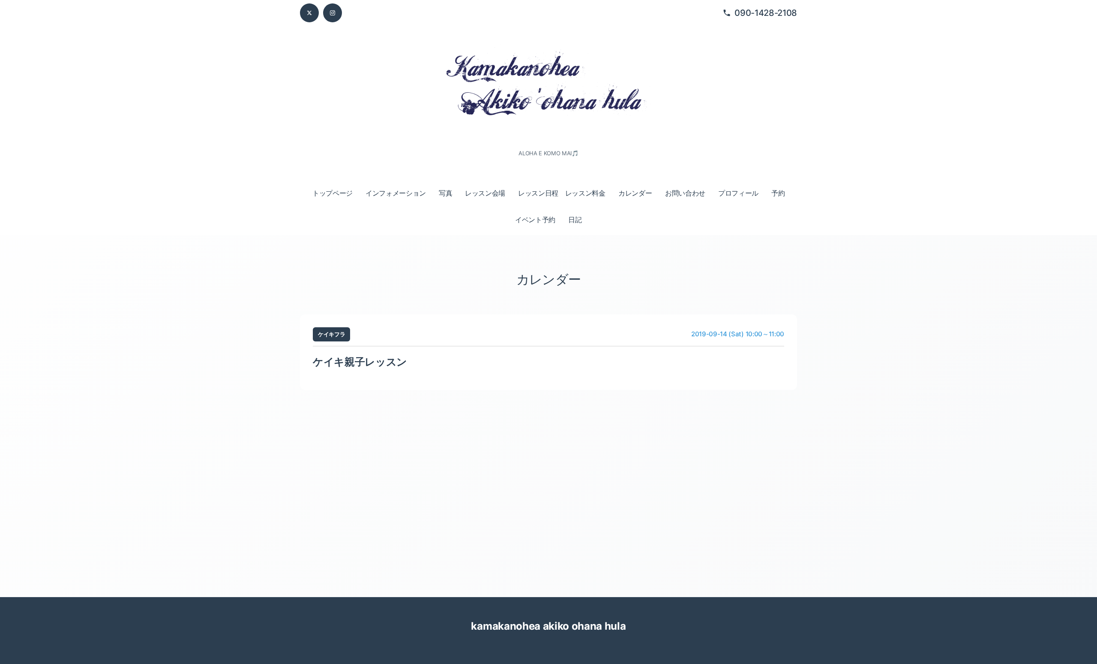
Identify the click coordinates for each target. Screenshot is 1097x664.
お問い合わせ (685, 193)
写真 (445, 193)
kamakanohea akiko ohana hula (548, 626)
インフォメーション (396, 193)
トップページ (332, 193)
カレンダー (635, 193)
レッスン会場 (485, 193)
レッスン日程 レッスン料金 (561, 193)
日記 (574, 219)
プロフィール (738, 193)
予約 (778, 193)
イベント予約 (535, 219)
